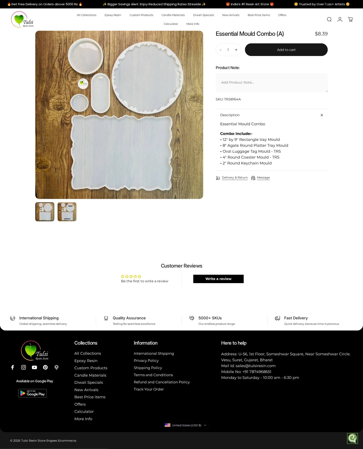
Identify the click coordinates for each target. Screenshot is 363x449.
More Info (83, 419)
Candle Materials (90, 375)
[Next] (192, 124)
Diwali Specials (88, 382)
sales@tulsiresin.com (256, 366)
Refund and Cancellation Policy (162, 382)
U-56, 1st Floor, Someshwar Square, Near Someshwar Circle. (294, 354)
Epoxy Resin (85, 360)
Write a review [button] (218, 279)
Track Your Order (149, 389)
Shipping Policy (148, 367)
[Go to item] (44, 211)
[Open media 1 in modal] (119, 115)
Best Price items (89, 397)
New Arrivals (86, 390)
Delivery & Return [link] (235, 177)
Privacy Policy (146, 360)
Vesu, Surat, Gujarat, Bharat (247, 360)
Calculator (84, 411)
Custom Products (90, 368)
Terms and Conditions (153, 375)
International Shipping (154, 353)
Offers (80, 404)
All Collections (87, 353)
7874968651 (260, 371)
